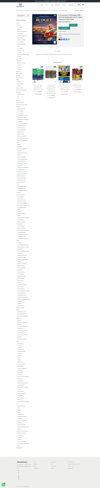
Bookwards (20, 150)
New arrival (18, 100)
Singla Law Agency (21, 265)
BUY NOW (73, 25)
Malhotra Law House (22, 221)
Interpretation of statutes (23, 387)
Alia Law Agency (21, 113)
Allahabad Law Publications (23, 119)
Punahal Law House (21, 257)
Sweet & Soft (20, 280)
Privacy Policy (70, 462)
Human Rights (20, 372)
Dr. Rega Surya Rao (21, 44)
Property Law (20, 422)
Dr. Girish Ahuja (20, 42)
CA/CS (17, 79)
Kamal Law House (21, 194)
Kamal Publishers (21, 196)
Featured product (19, 88)
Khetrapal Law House (22, 201)
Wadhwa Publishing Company (24, 299)
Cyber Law (20, 353)
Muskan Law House (21, 228)
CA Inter (19, 86)
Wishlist (52, 468)
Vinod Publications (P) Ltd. (23, 297)
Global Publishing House (22, 186)
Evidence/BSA (20, 366)
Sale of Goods (20, 435)
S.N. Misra (19, 65)
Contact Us (36, 468)
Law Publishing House (22, 207)
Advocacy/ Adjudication (22, 314)
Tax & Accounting (21, 441)
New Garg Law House (22, 236)
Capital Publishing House (22, 152)
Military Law (20, 399)
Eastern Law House (21, 182)
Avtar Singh (20, 27)
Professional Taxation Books (74, 34)
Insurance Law (20, 380)
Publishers (22, 10)
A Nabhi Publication (21, 109)
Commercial (27, 10)
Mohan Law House (21, 226)
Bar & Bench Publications (23, 138)
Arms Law (19, 320)
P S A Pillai (19, 52)
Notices (19, 410)
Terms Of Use (70, 466)
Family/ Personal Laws (22, 368)
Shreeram (20, 261)
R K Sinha (19, 56)
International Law (21, 385)
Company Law (20, 328)
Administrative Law (21, 311)
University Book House (22, 295)
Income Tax (20, 374)
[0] (77, 5)
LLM (18, 98)
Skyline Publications (21, 267)
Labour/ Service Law (22, 393)
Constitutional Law (21, 332)
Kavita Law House (21, 198)
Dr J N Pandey (20, 33)
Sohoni (19, 67)
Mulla (19, 46)
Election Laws (20, 362)
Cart (52, 464)
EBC (18, 184)
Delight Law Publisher (22, 178)
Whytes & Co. (20, 303)
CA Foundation (20, 83)
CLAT (19, 96)
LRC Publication (21, 219)
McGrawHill (20, 224)
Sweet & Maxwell (21, 278)
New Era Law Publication (22, 234)
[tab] (58, 51)
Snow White (20, 270)
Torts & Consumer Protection (23, 443)
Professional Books (20, 102)
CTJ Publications (21, 169)
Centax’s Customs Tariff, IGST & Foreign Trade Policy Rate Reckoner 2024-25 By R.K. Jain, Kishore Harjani (38, 87)
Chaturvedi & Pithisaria (22, 31)
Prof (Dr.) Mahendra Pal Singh (23, 54)
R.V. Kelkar (19, 58)
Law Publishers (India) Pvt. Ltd (23, 205)
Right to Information (22, 433)
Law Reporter (20, 395)
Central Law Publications (22, 159)
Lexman (19, 215)
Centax (19, 155)
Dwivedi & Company (22, 180)
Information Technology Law (23, 376)
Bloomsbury (20, 146)
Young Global (20, 305)
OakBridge (20, 242)
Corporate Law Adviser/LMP (23, 167)
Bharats (19, 144)
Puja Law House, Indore (22, 255)
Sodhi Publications (21, 272)
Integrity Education (21, 188)
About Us (36, 464)
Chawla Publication (21, 161)
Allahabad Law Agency (22, 117)
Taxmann (19, 282)
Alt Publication (20, 121)
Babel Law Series (21, 134)
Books (35, 466)
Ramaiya (19, 60)
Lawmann (19, 211)
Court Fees (20, 345)
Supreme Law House (22, 276)
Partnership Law (21, 414)
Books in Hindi (19, 77)
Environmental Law (21, 364)
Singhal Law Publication (22, 263)
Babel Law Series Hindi (22, 136)
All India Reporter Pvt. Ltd (22, 115)
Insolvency (20, 378)
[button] (62, 31)
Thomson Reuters (21, 288)
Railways (19, 429)
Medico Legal (20, 397)
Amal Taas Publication (22, 123)
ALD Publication (21, 111)
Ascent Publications (21, 129)
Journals (19, 389)
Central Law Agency (22, 157)
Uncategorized (19, 447)
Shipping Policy (71, 468)
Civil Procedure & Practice (23, 326)
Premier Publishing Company (23, 251)
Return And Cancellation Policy (74, 464)
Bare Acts (18, 71)
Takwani (19, 69)
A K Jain (19, 25)
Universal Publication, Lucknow (24, 290)
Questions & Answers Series (23, 426)
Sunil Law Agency (21, 274)
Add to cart (64, 28)
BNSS (19, 408)
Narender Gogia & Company (23, 230)
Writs (19, 445)
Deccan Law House (21, 171)
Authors (17, 23)
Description (58, 51)
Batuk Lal (19, 29)
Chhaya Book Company (22, 163)
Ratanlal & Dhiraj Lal (21, 63)
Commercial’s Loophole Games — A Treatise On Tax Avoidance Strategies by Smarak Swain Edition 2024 (64, 87)
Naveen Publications (22, 232)
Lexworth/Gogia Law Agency (23, 217)
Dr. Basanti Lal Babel (21, 39)
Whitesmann (20, 301)
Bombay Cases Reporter (22, 148)
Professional (20, 253)
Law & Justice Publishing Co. (23, 203)
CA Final (19, 81)
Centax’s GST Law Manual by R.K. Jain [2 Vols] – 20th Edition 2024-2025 (77, 86)
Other (19, 412)
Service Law (20, 437)
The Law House (21, 286)
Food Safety (20, 370)
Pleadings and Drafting (22, 416)
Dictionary (20, 355)
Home (17, 10)
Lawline (19, 209)
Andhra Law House (21, 127)
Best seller (18, 75)
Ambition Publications (22, 125)
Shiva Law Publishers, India (23, 259)
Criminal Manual (21, 349)
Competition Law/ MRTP (22, 330)
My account (53, 462)
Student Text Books (20, 307)
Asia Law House (21, 132)
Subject (60, 35)
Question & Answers (22, 424)
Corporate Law (20, 343)
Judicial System (21, 391)
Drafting (19, 360)
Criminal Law (20, 347)
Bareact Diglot (19, 73)
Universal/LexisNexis (21, 293)
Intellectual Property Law (22, 383)
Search (28, 15)
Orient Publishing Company (23, 244)
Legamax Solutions (21, 213)
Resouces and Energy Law (23, 431)
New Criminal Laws (21, 406)
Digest (19, 357)
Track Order (53, 466)
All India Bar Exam (21, 94)
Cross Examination (21, 351)
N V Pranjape (20, 48)
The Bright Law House (22, 284)
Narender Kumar (21, 50)
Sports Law (20, 439)
